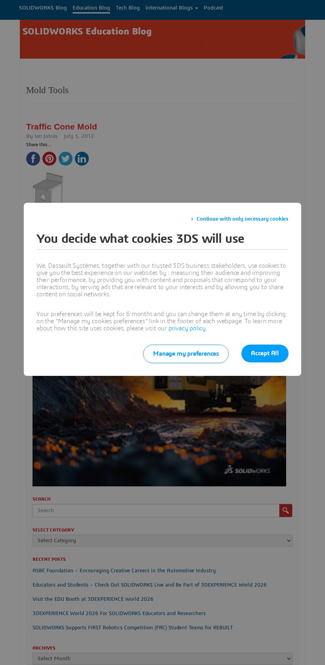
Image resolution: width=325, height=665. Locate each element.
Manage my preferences (186, 354)
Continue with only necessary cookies (243, 219)
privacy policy (187, 328)
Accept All (265, 353)
